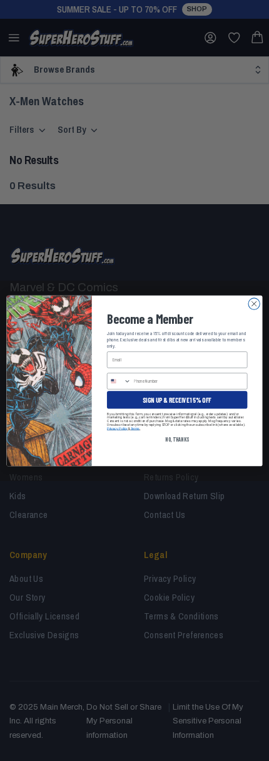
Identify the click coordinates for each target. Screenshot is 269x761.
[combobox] (119, 380)
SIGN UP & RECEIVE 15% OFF (177, 399)
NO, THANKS (177, 439)
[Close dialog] (254, 303)
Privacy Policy (117, 428)
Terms (135, 428)
